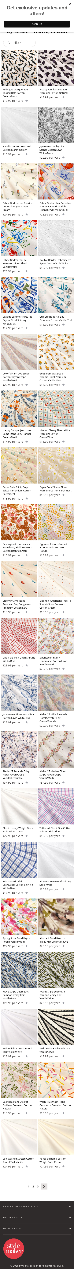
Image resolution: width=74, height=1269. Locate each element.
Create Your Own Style (21, 1206)
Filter (17, 43)
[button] (26, 101)
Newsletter (12, 1228)
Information (13, 1217)
